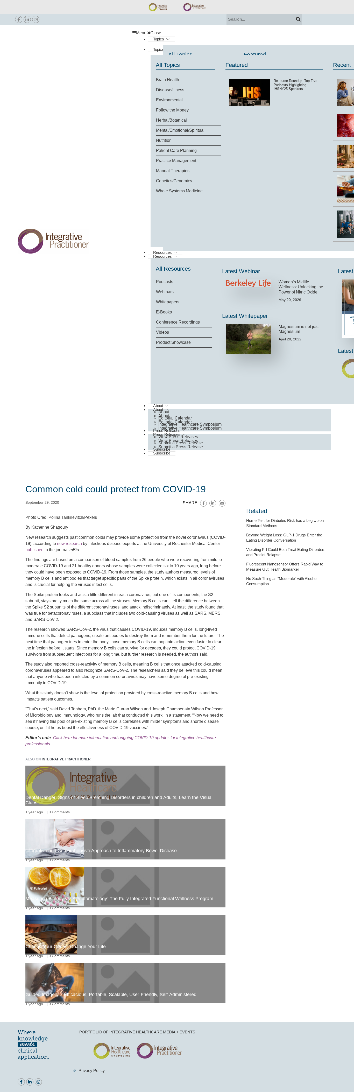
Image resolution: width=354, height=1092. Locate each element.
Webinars (165, 292)
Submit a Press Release (180, 447)
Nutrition (164, 140)
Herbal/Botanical (171, 120)
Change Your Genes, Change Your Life (65, 946)
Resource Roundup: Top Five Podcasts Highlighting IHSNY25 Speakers (295, 85)
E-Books (164, 312)
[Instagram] (35, 19)
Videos (162, 332)
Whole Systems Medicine (179, 191)
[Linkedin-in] (27, 19)
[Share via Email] (222, 503)
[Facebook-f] (18, 19)
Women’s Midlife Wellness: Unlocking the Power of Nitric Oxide (301, 287)
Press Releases (166, 430)
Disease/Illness (170, 90)
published (34, 550)
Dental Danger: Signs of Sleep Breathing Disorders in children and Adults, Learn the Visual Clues (119, 800)
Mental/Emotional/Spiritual (180, 130)
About (163, 412)
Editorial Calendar (175, 418)
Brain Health (167, 80)
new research (69, 543)
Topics (158, 39)
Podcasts (164, 281)
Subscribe (161, 453)
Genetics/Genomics (174, 181)
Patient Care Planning (176, 150)
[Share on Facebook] (203, 503)
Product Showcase (173, 342)
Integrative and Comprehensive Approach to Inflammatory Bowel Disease (101, 850)
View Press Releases (178, 437)
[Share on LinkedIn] (212, 503)
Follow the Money (172, 110)
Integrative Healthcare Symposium (190, 424)
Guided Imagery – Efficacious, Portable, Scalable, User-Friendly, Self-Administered (110, 994)
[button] (234, 33)
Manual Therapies (172, 171)
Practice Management (176, 160)
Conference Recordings (178, 322)
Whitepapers (167, 302)
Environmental (169, 100)
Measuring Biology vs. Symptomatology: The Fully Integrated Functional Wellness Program (119, 898)
